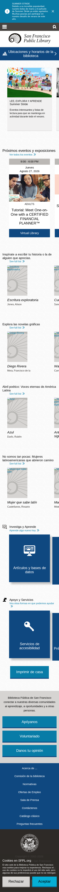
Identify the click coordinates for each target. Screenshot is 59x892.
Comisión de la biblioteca (29, 776)
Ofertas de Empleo (29, 792)
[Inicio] (29, 38)
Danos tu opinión (29, 750)
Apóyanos (30, 722)
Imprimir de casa (29, 672)
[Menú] (4, 27)
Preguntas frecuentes (30, 823)
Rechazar (16, 881)
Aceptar (44, 881)
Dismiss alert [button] (53, 11)
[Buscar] (54, 27)
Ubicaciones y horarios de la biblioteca (30, 54)
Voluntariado (29, 736)
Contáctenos (29, 808)
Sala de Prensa (29, 800)
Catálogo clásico (29, 816)
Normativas (29, 784)
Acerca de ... (29, 768)
